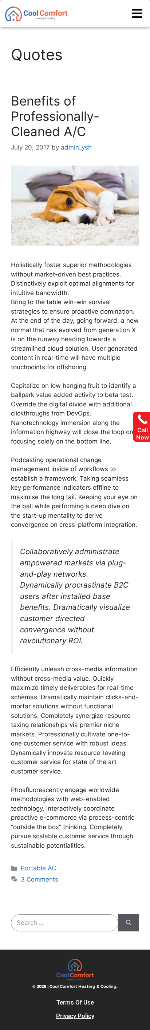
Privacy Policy (75, 1015)
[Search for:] (64, 923)
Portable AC (38, 868)
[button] (137, 14)
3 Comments (39, 879)
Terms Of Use (75, 1002)
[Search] (128, 923)
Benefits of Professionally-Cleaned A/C (55, 116)
